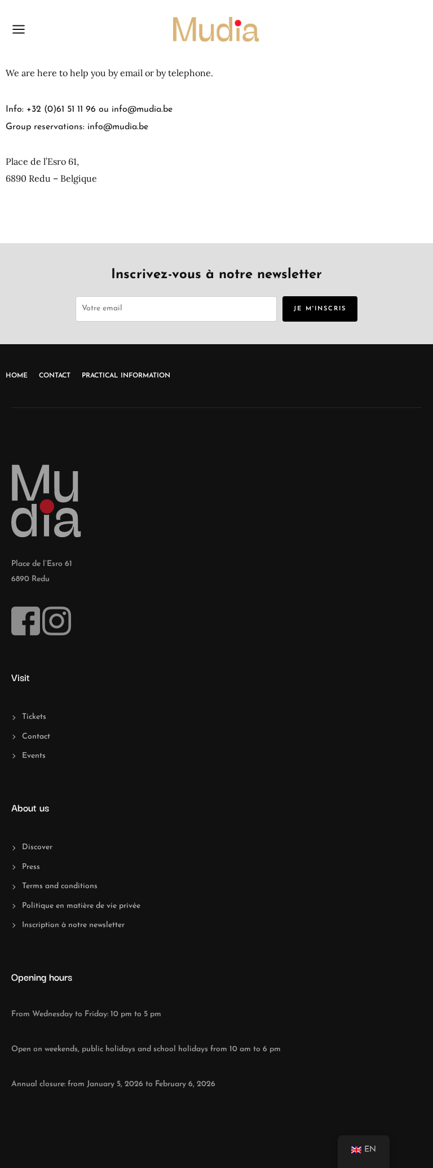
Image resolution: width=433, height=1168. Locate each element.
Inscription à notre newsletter (73, 925)
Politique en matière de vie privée (81, 906)
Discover (37, 847)
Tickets (34, 717)
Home (17, 375)
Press (31, 867)
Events (34, 756)
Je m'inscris (320, 309)
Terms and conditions (60, 886)
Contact (54, 375)
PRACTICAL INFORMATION (126, 375)
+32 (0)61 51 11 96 (61, 109)
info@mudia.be (142, 109)
